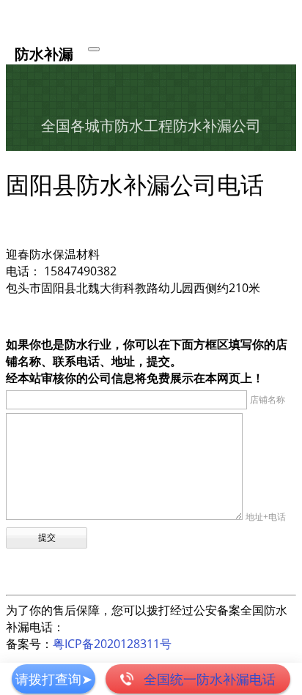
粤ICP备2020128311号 (112, 644)
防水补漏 (44, 53)
